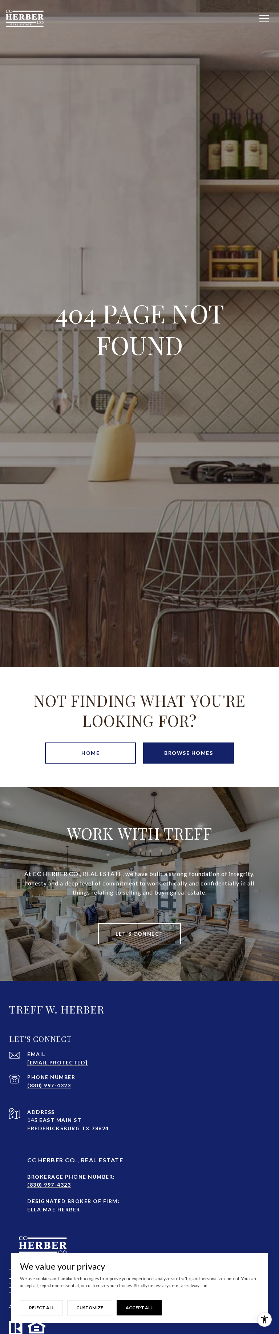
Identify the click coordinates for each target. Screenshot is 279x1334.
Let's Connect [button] (139, 934)
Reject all (41, 1307)
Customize (89, 1307)
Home (90, 753)
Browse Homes (188, 753)
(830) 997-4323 (49, 1085)
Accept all (139, 1307)
